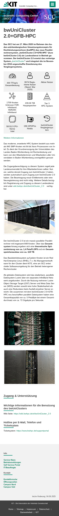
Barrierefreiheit (26, 512)
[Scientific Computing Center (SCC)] (50, 17)
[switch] (42, 4)
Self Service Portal (12, 465)
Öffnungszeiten (10, 482)
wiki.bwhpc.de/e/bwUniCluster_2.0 (28, 186)
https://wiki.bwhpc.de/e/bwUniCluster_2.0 (32, 413)
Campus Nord (10, 485)
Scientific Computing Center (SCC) (28, 6)
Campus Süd (9, 487)
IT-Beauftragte (10, 468)
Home (10, 509)
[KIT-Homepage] (10, 4)
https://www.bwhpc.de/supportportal (32, 431)
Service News (9, 460)
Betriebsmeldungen (12, 462)
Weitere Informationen (14, 138)
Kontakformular (10, 479)
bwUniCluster (18, 61)
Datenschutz (44, 509)
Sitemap (20, 509)
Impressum (31, 509)
